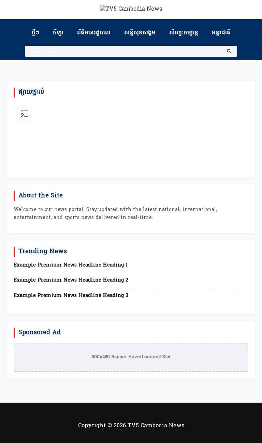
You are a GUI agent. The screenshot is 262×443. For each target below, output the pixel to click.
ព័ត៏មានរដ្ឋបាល (94, 33)
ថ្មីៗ (35, 33)
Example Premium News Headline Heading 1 (71, 265)
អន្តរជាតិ (221, 33)
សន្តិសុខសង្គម (140, 33)
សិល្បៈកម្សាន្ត (183, 33)
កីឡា (58, 33)
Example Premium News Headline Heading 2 (71, 280)
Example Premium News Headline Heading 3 (71, 295)
